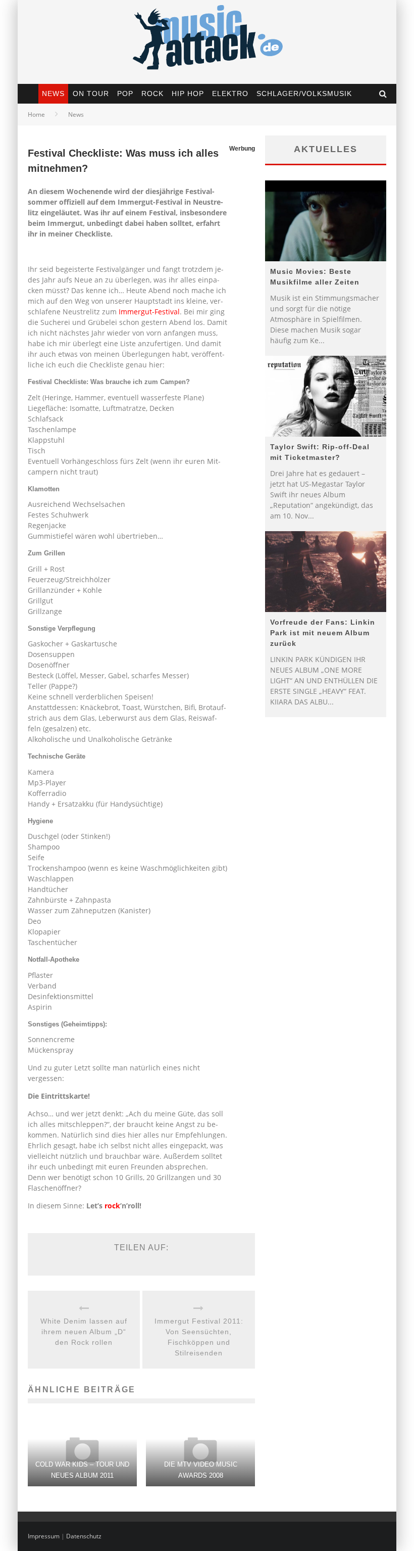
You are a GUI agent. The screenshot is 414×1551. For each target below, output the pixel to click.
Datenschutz (83, 1536)
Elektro (230, 93)
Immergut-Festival (149, 311)
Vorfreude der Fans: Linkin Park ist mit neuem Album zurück (322, 632)
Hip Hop (188, 93)
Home (36, 114)
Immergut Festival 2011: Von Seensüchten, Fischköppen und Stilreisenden (198, 1337)
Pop (125, 93)
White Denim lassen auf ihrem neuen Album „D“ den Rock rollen (83, 1331)
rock (112, 1205)
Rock (152, 93)
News (53, 93)
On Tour (91, 93)
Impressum (44, 1536)
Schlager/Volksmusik (304, 93)
